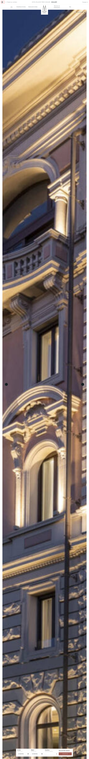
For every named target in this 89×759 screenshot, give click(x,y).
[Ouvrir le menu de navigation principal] (11, 6)
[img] (44, 9)
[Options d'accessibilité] (2, 2)
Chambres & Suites (21, 7)
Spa (70, 7)
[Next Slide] (82, 384)
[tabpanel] (44, 384)
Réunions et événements (57, 6)
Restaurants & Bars (32, 7)
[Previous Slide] (6, 384)
